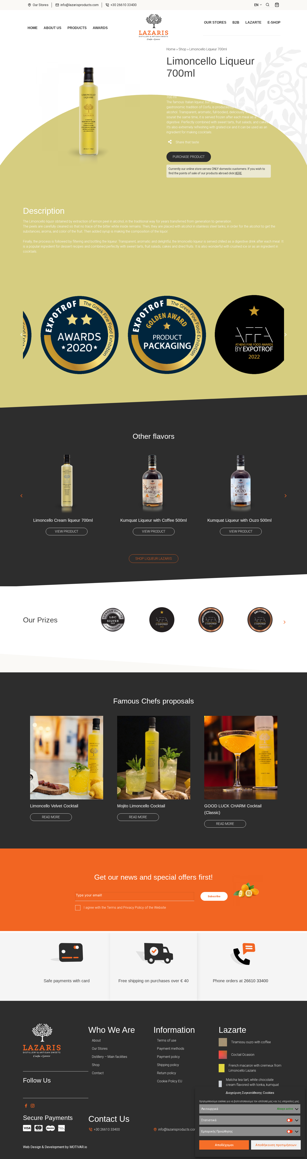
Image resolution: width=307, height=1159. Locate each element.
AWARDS (100, 28)
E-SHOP (274, 22)
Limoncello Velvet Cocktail (54, 806)
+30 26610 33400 (123, 5)
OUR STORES (215, 22)
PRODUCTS (77, 28)
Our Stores (40, 5)
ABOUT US (52, 28)
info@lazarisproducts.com (79, 5)
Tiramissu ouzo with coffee (251, 1042)
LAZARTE (253, 22)
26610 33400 (256, 980)
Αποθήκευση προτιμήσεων (276, 1145)
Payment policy (168, 1057)
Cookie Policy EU (169, 1081)
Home (170, 49)
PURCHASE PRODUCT (189, 157)
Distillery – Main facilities (109, 1057)
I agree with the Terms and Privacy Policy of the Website (125, 908)
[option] (66, 332)
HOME (33, 28)
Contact (98, 1073)
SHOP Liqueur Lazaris (153, 559)
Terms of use (166, 1040)
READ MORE (51, 817)
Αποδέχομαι (224, 1145)
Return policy (166, 1073)
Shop (182, 49)
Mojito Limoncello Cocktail (141, 806)
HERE (238, 173)
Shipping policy (168, 1065)
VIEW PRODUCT (66, 531)
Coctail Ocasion (242, 1055)
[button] (258, 5)
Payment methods (170, 1049)
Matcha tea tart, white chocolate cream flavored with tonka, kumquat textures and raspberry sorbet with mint (254, 1085)
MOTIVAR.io (78, 1147)
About (96, 1040)
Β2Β (235, 22)
